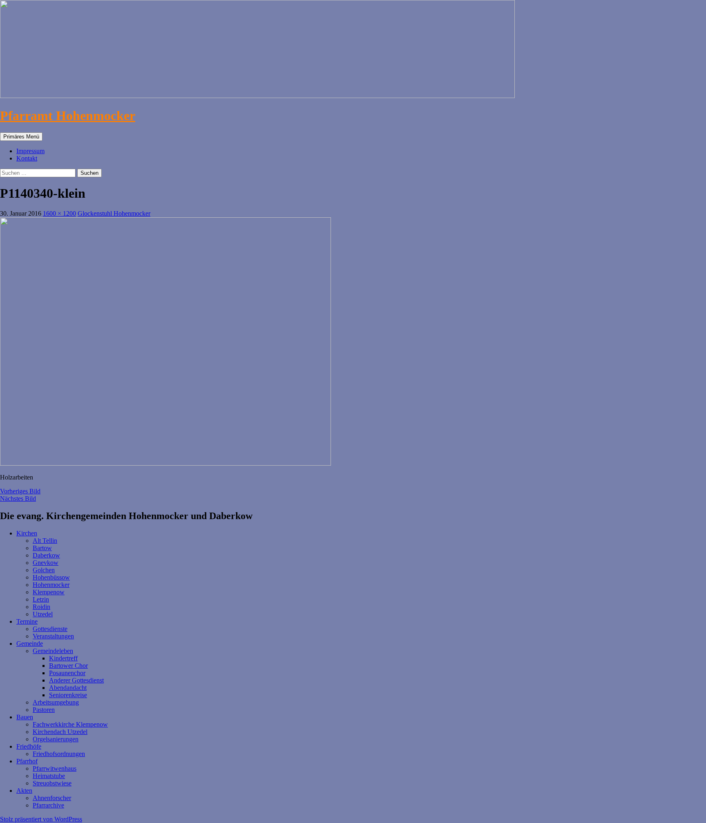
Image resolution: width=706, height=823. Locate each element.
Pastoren (44, 709)
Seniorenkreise (68, 694)
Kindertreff (63, 658)
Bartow (42, 547)
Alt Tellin (45, 540)
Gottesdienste (50, 628)
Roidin (41, 606)
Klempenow (49, 592)
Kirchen (26, 533)
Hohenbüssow (51, 577)
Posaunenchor (67, 672)
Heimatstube (49, 775)
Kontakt (26, 158)
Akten (24, 790)
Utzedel (43, 614)
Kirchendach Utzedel (60, 731)
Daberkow (46, 555)
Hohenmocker (51, 584)
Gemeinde (29, 643)
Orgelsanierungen (55, 739)
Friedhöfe (28, 746)
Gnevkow (45, 562)
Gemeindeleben (53, 650)
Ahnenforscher (52, 797)
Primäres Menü (21, 137)
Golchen (44, 570)
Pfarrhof (27, 761)
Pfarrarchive (48, 805)
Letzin (41, 599)
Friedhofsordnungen (59, 753)
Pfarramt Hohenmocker (67, 115)
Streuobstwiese (52, 783)
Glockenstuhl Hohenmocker (114, 213)
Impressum (30, 150)
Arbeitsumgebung (56, 702)
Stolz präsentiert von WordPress (41, 819)
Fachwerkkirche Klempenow (70, 724)
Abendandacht (68, 687)
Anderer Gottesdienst (76, 680)
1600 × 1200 (59, 213)
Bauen (24, 717)
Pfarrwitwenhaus (54, 768)
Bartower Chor (68, 665)
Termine (27, 621)
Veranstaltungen (53, 636)
